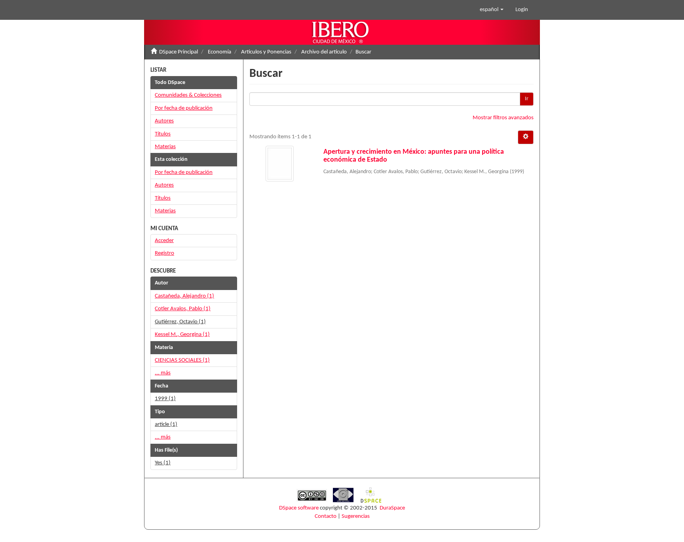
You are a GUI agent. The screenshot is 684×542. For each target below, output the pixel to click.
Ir (526, 99)
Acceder (164, 241)
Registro (164, 253)
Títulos (163, 134)
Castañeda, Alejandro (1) (184, 296)
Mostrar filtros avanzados (503, 118)
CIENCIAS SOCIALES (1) (182, 360)
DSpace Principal (178, 52)
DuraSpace (392, 508)
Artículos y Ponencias (266, 52)
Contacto (325, 516)
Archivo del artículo (324, 52)
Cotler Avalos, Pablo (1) (183, 309)
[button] (491, 10)
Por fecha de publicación (184, 108)
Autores (164, 121)
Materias (165, 147)
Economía (219, 52)
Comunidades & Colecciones (188, 95)
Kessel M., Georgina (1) (182, 335)
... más (163, 373)
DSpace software (299, 508)
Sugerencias (356, 516)
